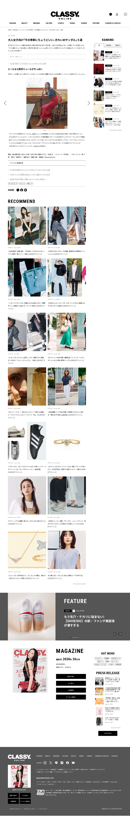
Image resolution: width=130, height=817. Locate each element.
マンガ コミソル (42, 784)
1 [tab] (45, 130)
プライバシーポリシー (30, 809)
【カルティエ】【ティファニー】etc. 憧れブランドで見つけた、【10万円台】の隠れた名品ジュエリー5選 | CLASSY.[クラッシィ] (67, 469)
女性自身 (88, 782)
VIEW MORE (108, 733)
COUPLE (61, 23)
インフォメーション (43, 769)
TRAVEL (72, 23)
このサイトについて (15, 809)
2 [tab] (47, 130)
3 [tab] (49, 130)
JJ (38, 782)
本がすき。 (52, 784)
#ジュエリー (98, 658)
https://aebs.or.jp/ (50, 795)
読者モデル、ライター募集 (44, 772)
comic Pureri (114, 782)
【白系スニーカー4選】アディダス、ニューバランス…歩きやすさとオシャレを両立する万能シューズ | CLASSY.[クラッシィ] (67, 524)
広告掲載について (63, 769)
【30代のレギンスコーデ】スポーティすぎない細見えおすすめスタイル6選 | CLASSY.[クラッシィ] (66, 304)
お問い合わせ (84, 769)
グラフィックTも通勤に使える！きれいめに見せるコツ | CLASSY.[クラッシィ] (26, 522)
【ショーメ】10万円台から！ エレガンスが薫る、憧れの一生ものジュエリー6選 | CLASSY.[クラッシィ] (27, 576)
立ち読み (71, 683)
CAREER (84, 23)
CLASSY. (43, 782)
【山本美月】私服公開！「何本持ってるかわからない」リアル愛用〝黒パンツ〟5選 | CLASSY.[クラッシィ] (26, 252)
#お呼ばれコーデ (115, 658)
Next (120, 634)
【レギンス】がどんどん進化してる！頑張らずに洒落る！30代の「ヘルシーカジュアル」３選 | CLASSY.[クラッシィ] (26, 360)
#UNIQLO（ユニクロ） (101, 664)
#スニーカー (114, 661)
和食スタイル (80, 782)
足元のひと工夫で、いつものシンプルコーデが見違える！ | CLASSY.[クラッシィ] (113, 96)
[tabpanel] (47, 112)
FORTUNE (96, 23)
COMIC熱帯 (105, 782)
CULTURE (49, 23)
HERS (59, 782)
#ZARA (111, 664)
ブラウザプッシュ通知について (63, 772)
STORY (54, 782)
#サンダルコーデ (13, 183)
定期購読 (71, 690)
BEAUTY (25, 23)
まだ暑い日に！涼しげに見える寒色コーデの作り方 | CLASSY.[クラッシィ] (65, 576)
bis (73, 782)
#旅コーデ (100, 661)
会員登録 (53, 769)
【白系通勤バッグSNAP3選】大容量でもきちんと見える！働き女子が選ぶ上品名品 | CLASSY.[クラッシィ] (66, 413)
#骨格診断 (118, 664)
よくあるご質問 (74, 769)
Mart (64, 782)
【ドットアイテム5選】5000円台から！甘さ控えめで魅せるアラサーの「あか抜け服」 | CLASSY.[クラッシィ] (113, 83)
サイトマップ (43, 809)
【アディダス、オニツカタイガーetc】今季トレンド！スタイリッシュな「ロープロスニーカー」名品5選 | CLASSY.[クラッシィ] (27, 469)
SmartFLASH (96, 782)
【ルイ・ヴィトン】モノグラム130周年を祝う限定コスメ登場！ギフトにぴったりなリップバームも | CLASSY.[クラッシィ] (113, 69)
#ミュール (22, 183)
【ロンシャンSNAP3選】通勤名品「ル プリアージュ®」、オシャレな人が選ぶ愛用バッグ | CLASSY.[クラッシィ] (66, 358)
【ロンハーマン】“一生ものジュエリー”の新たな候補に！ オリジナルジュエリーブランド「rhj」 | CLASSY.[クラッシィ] (26, 415)
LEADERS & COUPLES (113, 23)
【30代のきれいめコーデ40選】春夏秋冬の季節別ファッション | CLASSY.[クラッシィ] (66, 252)
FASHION (12, 23)
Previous (115, 634)
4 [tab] (78, 637)
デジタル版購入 (71, 697)
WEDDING (36, 23)
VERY (48, 782)
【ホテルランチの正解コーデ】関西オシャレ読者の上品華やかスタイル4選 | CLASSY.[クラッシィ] (113, 56)
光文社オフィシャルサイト (97, 769)
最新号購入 (71, 676)
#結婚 (107, 661)
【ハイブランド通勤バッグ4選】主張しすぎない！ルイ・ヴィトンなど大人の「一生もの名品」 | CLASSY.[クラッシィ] (113, 123)
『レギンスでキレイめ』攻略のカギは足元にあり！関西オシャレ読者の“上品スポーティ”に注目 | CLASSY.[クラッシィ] (26, 306)
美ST (69, 782)
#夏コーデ (29, 183)
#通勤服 (106, 658)
